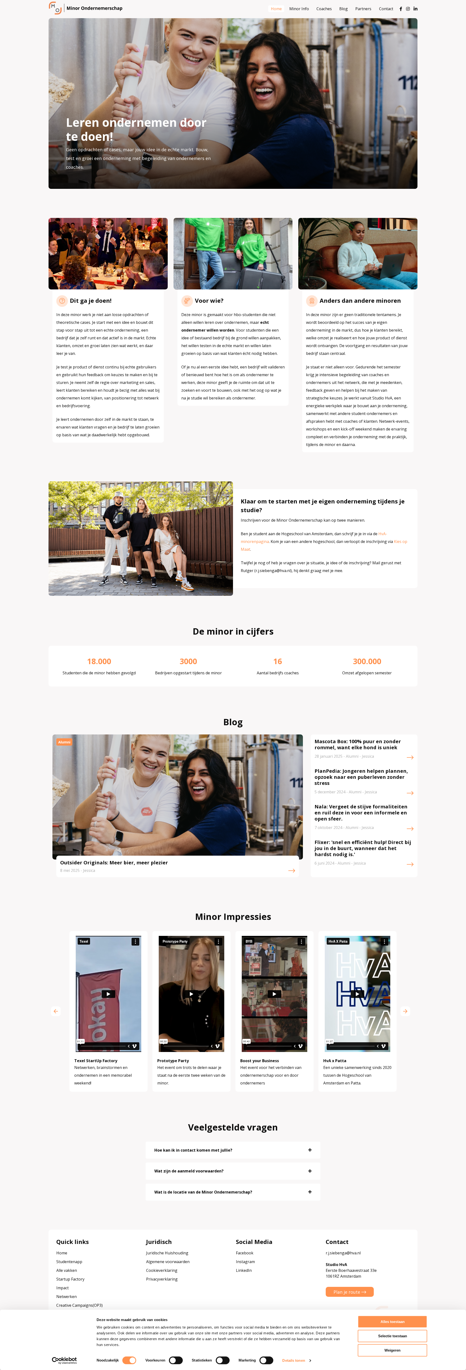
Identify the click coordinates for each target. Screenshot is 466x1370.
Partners (363, 8)
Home (276, 8)
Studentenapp (69, 1261)
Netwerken (66, 1296)
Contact (386, 8)
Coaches (324, 8)
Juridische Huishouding (167, 1253)
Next (405, 1011)
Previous (56, 1011)
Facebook (244, 1253)
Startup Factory (70, 1279)
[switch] (176, 1360)
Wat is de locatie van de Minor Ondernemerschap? (203, 1192)
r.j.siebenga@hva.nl (343, 1253)
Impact (62, 1287)
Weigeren (392, 1350)
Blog (343, 8)
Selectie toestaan (392, 1336)
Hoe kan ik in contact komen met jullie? (193, 1150)
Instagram (245, 1261)
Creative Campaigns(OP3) (79, 1305)
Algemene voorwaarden (168, 1261)
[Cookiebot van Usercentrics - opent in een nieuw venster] (64, 1360)
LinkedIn (244, 1270)
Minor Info (299, 8)
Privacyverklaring (162, 1279)
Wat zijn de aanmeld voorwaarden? (189, 1171)
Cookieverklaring (161, 1270)
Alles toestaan (393, 1322)
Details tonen (293, 1360)
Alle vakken (66, 1270)
